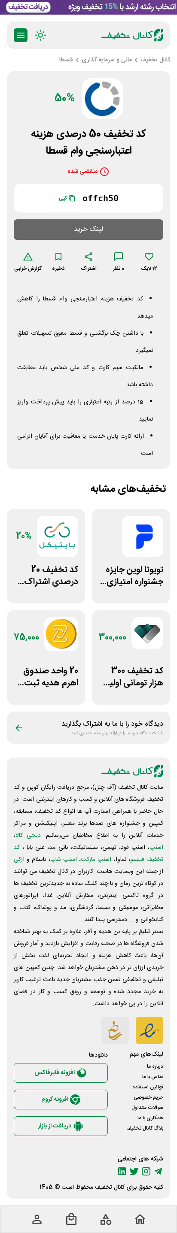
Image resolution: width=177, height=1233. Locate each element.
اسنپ (156, 847)
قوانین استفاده (147, 1087)
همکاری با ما (150, 1118)
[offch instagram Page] (146, 1171)
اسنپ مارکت (96, 859)
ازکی (19, 859)
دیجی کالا (28, 835)
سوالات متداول (147, 1107)
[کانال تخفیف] (132, 35)
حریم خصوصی (148, 1097)
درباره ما (155, 1066)
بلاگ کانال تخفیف (144, 1128)
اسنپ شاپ (63, 859)
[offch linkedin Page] (122, 1171)
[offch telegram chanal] (158, 1171)
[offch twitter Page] (134, 1171)
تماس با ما (152, 1076)
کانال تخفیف (110, 1187)
